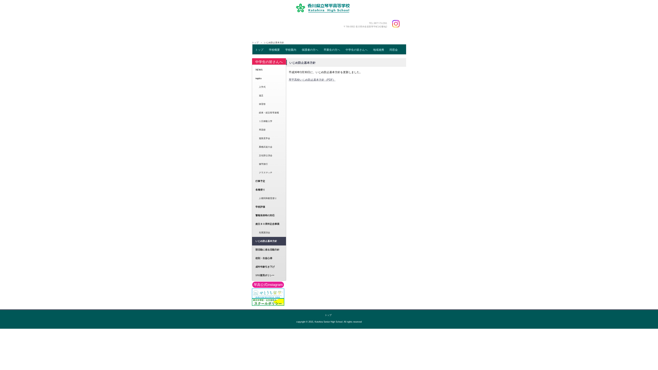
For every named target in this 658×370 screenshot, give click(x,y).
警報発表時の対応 (265, 215)
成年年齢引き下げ (265, 267)
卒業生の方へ (332, 49)
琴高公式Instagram (268, 285)
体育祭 (262, 104)
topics (258, 78)
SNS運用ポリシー (264, 275)
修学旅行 (263, 164)
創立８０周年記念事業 (267, 224)
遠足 (261, 95)
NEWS (259, 70)
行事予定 (260, 181)
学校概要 (274, 49)
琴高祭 (262, 129)
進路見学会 (264, 138)
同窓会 (393, 49)
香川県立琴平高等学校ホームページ (332, 18)
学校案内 (290, 49)
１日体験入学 (265, 121)
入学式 (262, 87)
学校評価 (260, 207)
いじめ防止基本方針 (266, 241)
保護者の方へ (310, 49)
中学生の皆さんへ (357, 49)
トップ (259, 49)
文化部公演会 (265, 155)
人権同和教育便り (268, 198)
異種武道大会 (265, 147)
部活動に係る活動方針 (267, 249)
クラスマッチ (265, 172)
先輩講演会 (264, 232)
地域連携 (378, 49)
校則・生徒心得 (263, 258)
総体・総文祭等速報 (269, 112)
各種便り (260, 189)
